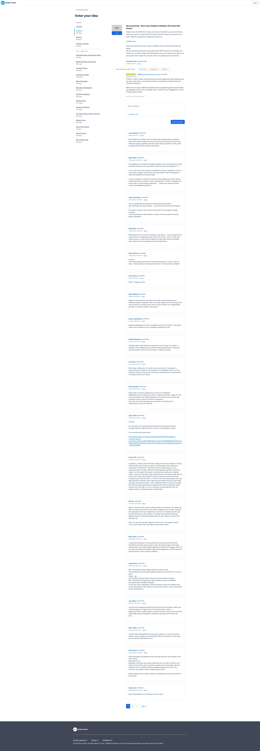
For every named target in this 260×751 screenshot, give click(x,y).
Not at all (144, 69)
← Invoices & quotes (81, 9)
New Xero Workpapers (84, 88)
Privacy (94, 740)
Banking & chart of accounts (86, 62)
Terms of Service (79, 740)
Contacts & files (81, 68)
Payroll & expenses (83, 94)
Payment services (82, 44)
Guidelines (107, 740)
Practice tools (81, 101)
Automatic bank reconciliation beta (88, 55)
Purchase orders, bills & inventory (88, 114)
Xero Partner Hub (82, 140)
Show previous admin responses (135, 96)
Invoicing (79, 31)
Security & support (82, 127)
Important (154, 69)
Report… (139, 63)
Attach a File (134, 114)
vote (117, 33)
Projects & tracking (82, 107)
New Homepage (81, 81)
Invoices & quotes (82, 75)
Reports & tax (81, 120)
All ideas (79, 27)
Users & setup (81, 133)
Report (142, 135)
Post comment (178, 122)
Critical (165, 69)
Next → (144, 706)
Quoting (79, 37)
